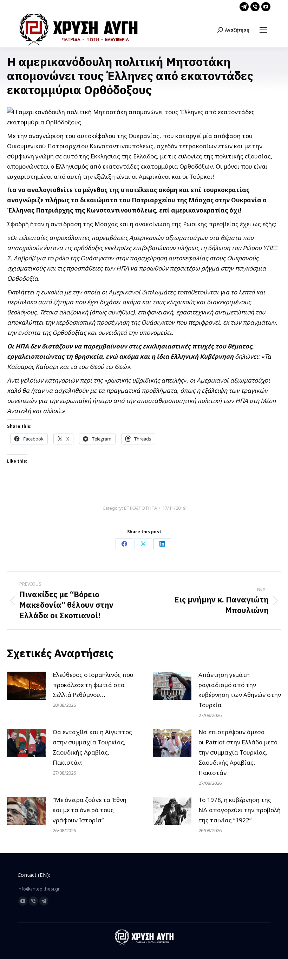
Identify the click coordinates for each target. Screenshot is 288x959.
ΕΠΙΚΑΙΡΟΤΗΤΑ (140, 508)
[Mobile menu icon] (263, 30)
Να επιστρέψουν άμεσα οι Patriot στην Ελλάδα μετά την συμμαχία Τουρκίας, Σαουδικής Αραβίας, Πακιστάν (238, 752)
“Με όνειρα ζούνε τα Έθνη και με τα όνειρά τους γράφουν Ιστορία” (89, 810)
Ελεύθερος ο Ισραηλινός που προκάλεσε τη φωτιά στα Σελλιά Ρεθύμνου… (93, 685)
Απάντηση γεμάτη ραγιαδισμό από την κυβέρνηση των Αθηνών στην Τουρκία (239, 690)
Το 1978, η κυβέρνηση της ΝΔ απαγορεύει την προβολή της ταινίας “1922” (239, 810)
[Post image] (26, 686)
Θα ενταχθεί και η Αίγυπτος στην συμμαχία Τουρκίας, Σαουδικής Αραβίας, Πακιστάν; (92, 747)
